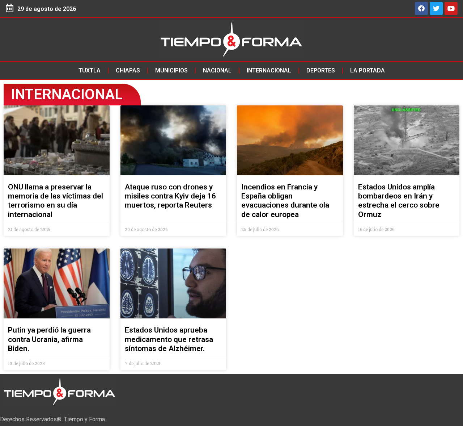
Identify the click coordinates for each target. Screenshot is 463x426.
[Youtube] (451, 8)
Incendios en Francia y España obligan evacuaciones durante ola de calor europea (285, 201)
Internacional (269, 70)
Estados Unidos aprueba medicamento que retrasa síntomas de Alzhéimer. (169, 339)
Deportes (320, 70)
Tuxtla (89, 70)
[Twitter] (436, 8)
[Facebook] (421, 8)
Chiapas (128, 70)
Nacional (217, 70)
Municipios (171, 70)
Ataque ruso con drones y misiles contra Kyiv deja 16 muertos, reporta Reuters (170, 196)
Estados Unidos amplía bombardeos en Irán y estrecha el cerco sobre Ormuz (398, 201)
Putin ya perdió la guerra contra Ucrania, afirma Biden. (49, 339)
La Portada (367, 70)
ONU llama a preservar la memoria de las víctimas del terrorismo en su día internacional (55, 201)
